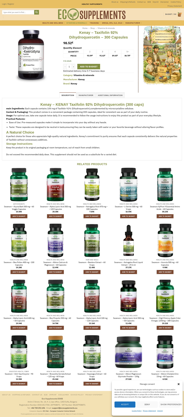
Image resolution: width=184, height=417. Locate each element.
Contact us (141, 2)
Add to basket (88, 66)
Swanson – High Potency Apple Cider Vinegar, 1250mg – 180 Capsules (165, 319)
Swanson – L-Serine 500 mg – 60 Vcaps (128, 207)
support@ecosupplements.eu (64, 408)
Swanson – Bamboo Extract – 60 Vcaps (92, 263)
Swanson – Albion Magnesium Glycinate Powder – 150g (128, 375)
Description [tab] (68, 95)
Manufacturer (132, 23)
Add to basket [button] (19, 216)
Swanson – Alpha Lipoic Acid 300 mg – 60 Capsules (128, 319)
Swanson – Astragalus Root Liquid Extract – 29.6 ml (128, 263)
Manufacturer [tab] (86, 95)
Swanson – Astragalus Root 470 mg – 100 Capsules (92, 207)
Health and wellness (52, 23)
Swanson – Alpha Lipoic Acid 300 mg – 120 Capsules (55, 207)
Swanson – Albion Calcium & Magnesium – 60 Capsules (55, 263)
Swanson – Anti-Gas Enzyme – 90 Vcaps (19, 375)
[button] (178, 384)
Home (85, 28)
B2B (149, 2)
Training (94, 23)
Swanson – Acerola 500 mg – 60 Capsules (165, 263)
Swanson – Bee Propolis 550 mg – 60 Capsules (55, 319)
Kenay (81, 79)
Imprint (160, 411)
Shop (92, 28)
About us (114, 2)
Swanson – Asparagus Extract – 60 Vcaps (92, 375)
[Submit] (36, 12)
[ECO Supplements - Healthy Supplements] (92, 14)
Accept (125, 404)
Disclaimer (164, 2)
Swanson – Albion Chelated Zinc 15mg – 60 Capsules (165, 375)
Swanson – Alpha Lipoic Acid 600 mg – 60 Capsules (19, 319)
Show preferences (170, 404)
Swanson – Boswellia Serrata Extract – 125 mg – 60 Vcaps (55, 375)
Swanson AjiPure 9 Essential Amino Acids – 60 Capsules (165, 207)
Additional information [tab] (110, 95)
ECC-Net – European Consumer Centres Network (59, 411)
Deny (147, 404)
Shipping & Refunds (127, 2)
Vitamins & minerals (76, 23)
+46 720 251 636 (38, 408)
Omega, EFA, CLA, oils (112, 23)
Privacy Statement (149, 411)
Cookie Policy (137, 411)
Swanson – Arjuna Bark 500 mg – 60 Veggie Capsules (19, 207)
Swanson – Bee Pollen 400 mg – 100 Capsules (19, 263)
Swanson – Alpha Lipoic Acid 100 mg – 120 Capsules (92, 319)
